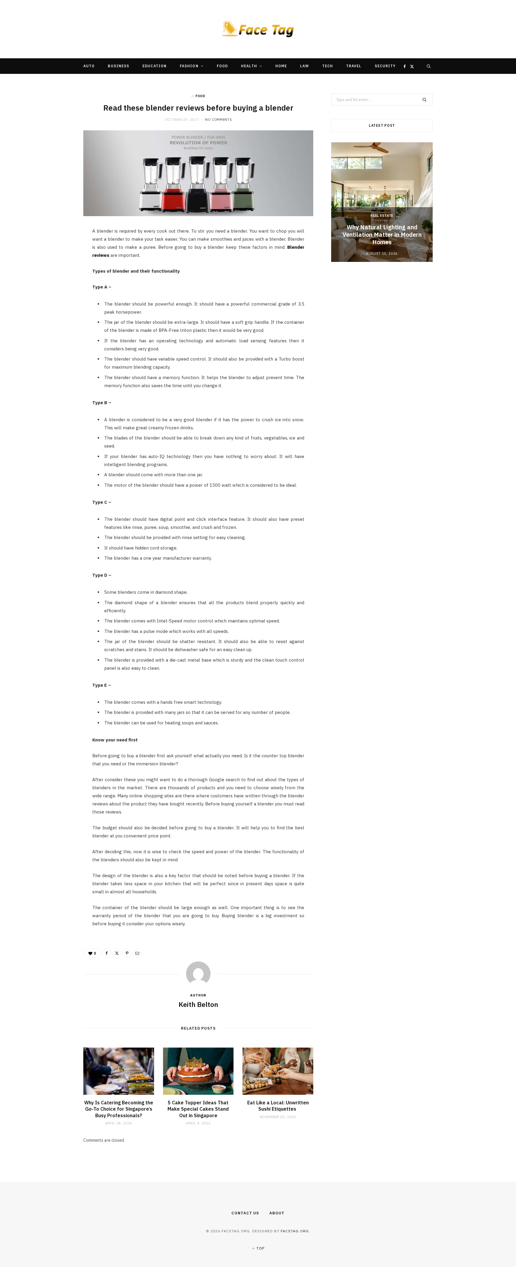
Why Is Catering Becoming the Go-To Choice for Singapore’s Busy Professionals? (118, 1109)
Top (259, 1248)
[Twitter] (55, 266)
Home (281, 66)
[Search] (429, 66)
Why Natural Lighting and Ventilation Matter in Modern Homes (382, 234)
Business (118, 66)
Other (240, 81)
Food (222, 66)
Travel (353, 66)
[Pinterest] (55, 281)
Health (249, 66)
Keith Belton (198, 1004)
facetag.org (295, 1231)
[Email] (55, 297)
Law (304, 66)
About (277, 1213)
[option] (382, 202)
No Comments (218, 119)
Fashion (189, 66)
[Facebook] (55, 251)
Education (154, 66)
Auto (89, 66)
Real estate (382, 215)
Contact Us (245, 1213)
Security (385, 66)
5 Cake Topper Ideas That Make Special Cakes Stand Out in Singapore (198, 1109)
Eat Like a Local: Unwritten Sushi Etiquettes (278, 1106)
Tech (327, 66)
